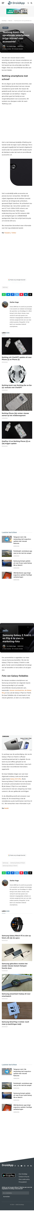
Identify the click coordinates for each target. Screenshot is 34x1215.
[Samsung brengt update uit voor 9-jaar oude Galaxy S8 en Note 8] (7, 563)
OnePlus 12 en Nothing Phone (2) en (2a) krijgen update (16, 442)
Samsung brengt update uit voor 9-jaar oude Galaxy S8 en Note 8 (22, 563)
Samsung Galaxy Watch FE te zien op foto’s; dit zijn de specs (16, 937)
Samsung (5, 862)
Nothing (5, 287)
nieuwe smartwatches (16, 690)
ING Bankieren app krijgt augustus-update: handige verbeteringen (22, 575)
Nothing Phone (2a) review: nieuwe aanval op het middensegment (15, 414)
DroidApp (4, 20)
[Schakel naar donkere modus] (28, 3)
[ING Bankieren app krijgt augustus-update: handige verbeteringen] (7, 575)
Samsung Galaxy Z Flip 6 (17, 862)
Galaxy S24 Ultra (15, 779)
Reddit (6, 808)
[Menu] (3, 3)
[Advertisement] (17, 123)
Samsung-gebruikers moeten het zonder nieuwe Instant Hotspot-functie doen (15, 966)
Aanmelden (6, 1196)
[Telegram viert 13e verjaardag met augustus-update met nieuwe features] (7, 539)
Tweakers (7, 233)
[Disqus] (17, 476)
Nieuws (10, 20)
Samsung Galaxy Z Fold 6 (10, 865)
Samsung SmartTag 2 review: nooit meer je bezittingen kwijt (15, 1023)
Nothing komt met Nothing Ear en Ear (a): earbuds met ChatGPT (17, 386)
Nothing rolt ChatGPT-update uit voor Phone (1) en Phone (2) (17, 358)
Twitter (13, 233)
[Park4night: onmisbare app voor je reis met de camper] (7, 553)
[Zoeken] (31, 3)
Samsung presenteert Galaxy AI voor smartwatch (16, 995)
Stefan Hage (12, 46)
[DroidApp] (16, 3)
